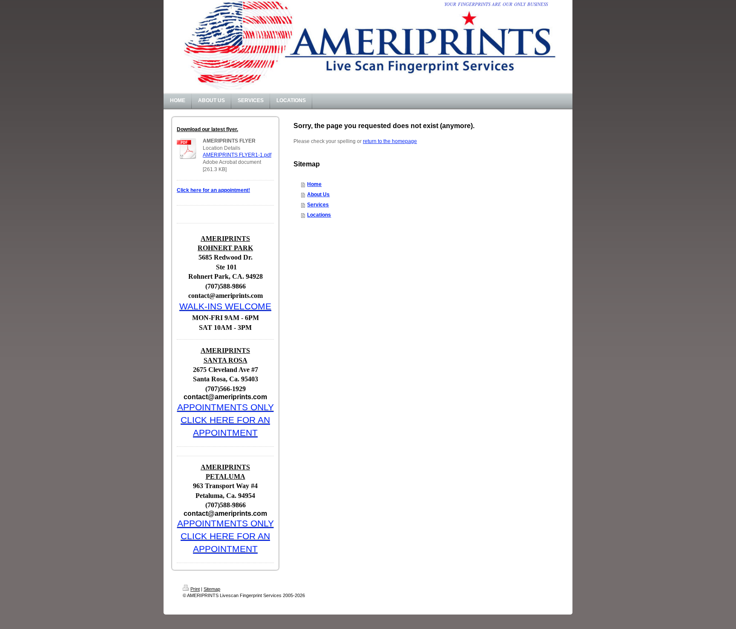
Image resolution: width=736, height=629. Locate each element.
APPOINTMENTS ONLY (225, 407)
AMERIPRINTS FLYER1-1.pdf (237, 155)
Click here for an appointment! (213, 190)
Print (195, 589)
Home (314, 184)
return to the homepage (390, 141)
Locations (319, 215)
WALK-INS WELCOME (225, 306)
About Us (318, 194)
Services (318, 205)
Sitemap (212, 589)
